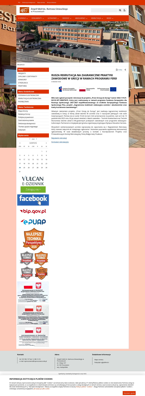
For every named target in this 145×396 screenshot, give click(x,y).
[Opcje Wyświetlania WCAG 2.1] (124, 10)
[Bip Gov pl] (33, 215)
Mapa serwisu (41, 2)
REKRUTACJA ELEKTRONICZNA (29, 98)
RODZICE (66, 18)
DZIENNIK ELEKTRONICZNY (28, 95)
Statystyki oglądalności (101, 362)
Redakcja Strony (24, 114)
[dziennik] (33, 192)
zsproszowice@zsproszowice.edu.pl (35, 361)
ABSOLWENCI (80, 18)
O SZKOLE (22, 18)
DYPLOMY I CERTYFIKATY (27, 76)
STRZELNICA (23, 83)
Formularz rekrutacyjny (60, 142)
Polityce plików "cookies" (84, 387)
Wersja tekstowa (51, 2)
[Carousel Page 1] (35, 58)
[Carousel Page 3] (39, 58)
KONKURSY (22, 80)
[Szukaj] (120, 10)
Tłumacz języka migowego (28, 127)
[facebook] (33, 205)
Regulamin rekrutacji (59, 138)
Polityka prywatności (26, 117)
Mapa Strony (23, 111)
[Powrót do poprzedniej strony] (125, 70)
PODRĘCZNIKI (23, 102)
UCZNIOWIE (52, 18)
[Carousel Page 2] (37, 58)
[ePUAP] (33, 226)
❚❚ (20, 58)
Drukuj (120, 70)
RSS (19, 2)
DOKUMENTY (37, 18)
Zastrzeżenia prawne (26, 120)
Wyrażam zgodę (129, 393)
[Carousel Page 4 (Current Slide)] (41, 58)
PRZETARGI (22, 86)
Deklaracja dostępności (28, 2)
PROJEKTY (22, 73)
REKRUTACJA (96, 18)
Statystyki (21, 130)
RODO (109, 18)
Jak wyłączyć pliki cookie (41, 389)
